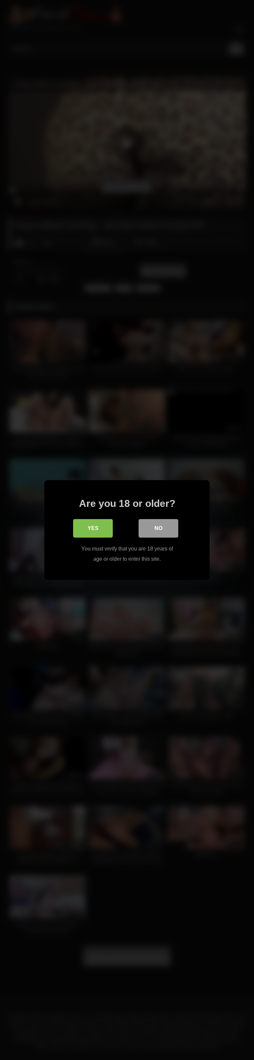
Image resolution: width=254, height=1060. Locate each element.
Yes (93, 528)
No (158, 528)
